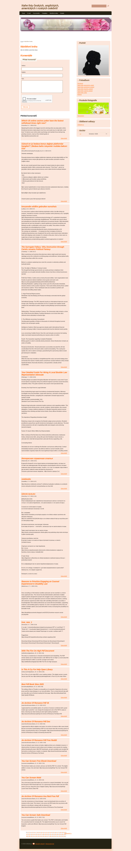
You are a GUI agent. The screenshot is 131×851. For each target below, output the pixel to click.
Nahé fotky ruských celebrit (85, 91)
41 (34, 836)
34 (57, 834)
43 (38, 836)
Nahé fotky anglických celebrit (86, 87)
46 (45, 836)
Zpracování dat (50, 844)
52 (60, 836)
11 (43, 832)
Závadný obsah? (40, 844)
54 (64, 836)
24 (34, 834)
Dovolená (80, 83)
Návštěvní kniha (54, 13)
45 (43, 836)
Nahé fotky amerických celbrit (86, 85)
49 (53, 836)
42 (36, 836)
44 (41, 836)
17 (58, 832)
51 (57, 836)
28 (43, 834)
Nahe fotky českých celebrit (85, 89)
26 (38, 834)
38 (27, 836)
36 (62, 834)
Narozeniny (81, 116)
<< (80, 134)
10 (41, 832)
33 (55, 834)
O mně (29, 13)
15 (53, 832)
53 (62, 836)
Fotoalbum (44, 13)
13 (48, 832)
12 (46, 832)
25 (36, 834)
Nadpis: (23, 72)
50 (55, 836)
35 (60, 834)
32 (53, 834)
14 (50, 832)
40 (31, 836)
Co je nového (36, 13)
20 (65, 832)
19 (62, 832)
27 (41, 834)
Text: (22, 78)
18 (60, 832)
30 (48, 834)
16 (55, 832)
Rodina (80, 94)
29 (45, 834)
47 (48, 836)
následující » (68, 833)
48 (50, 836)
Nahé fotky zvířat (82, 92)
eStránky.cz (81, 124)
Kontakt (62, 13)
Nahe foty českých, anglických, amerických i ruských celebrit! (40, 7)
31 (50, 834)
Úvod (23, 13)
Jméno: (23, 65)
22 (29, 834)
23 (31, 834)
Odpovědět (64, 138)
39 (29, 836)
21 (27, 834)
